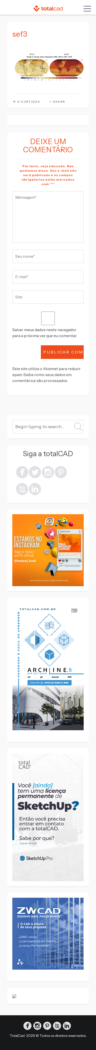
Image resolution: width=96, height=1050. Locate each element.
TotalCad (17, 1035)
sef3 (19, 34)
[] (48, 471)
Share (59, 101)
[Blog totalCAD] (48, 8)
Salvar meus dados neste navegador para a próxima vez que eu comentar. (44, 332)
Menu (86, 8)
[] (35, 488)
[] (35, 471)
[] (22, 471)
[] (22, 488)
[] (61, 471)
